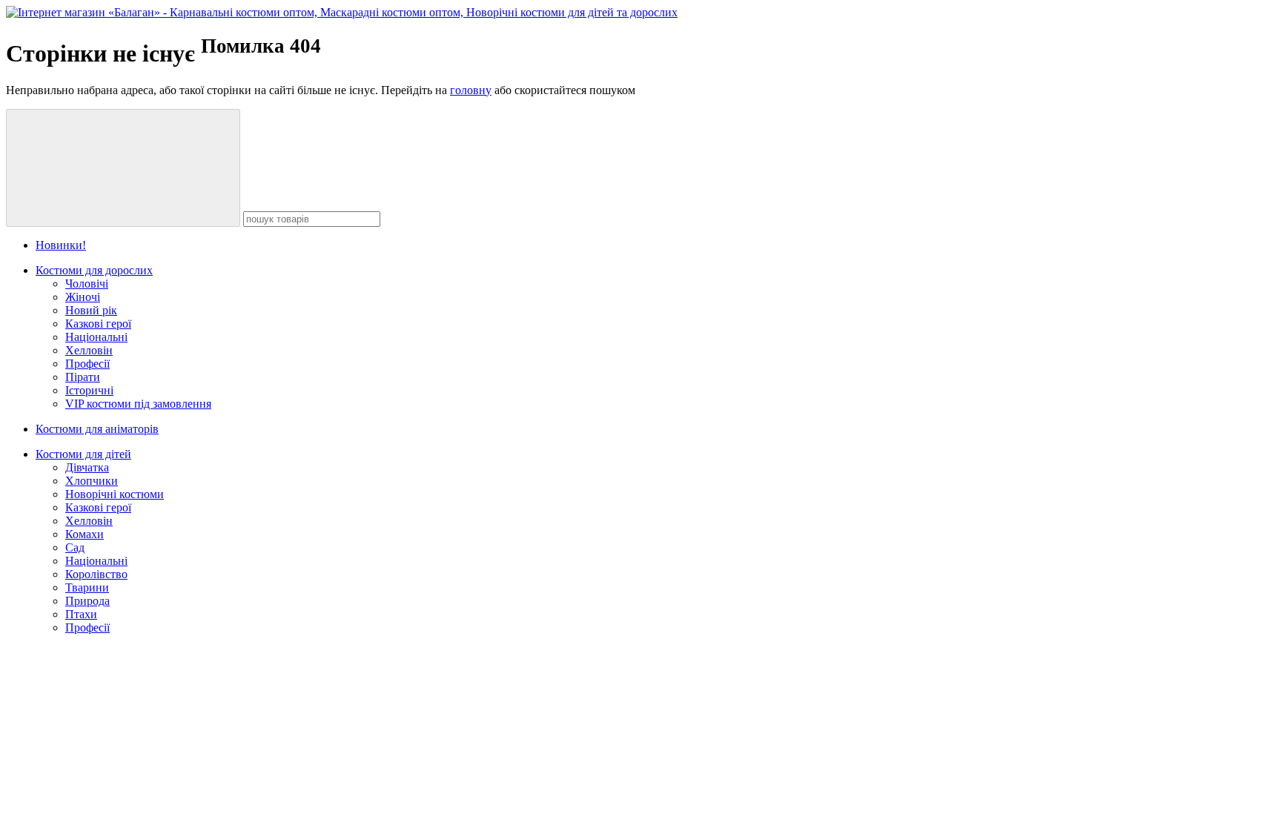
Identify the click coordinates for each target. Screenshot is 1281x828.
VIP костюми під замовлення (138, 403)
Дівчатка (87, 467)
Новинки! (61, 245)
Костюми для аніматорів (97, 429)
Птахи (81, 614)
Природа (87, 600)
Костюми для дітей (83, 454)
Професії (87, 363)
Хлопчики (91, 480)
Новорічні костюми (114, 494)
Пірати (82, 377)
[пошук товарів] (123, 168)
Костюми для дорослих (94, 270)
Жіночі (82, 297)
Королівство (96, 574)
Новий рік (91, 310)
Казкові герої (98, 323)
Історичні (89, 390)
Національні (96, 337)
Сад (75, 547)
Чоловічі (86, 283)
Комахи (84, 534)
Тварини (87, 587)
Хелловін (89, 350)
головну (470, 90)
